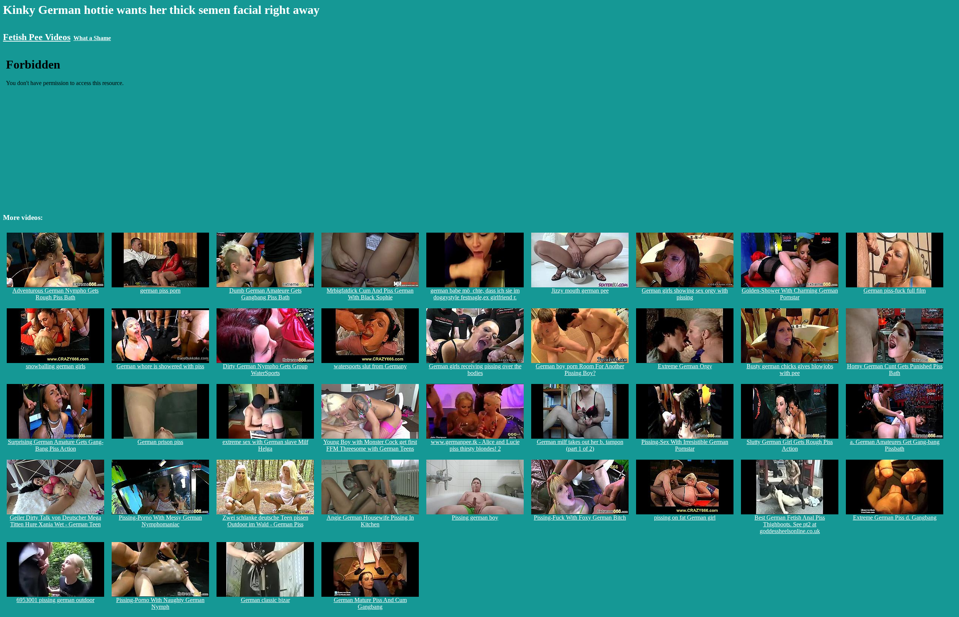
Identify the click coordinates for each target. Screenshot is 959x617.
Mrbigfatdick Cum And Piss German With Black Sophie (370, 293)
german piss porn (160, 290)
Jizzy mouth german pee (580, 290)
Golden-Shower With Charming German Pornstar (790, 293)
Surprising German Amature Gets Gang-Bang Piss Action (55, 445)
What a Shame (92, 38)
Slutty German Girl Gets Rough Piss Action (790, 445)
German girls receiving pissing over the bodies (475, 369)
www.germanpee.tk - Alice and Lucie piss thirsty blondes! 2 (475, 445)
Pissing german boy (475, 517)
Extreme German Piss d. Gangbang (895, 517)
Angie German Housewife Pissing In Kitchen (370, 520)
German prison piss (160, 442)
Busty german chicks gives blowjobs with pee (790, 369)
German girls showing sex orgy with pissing (685, 293)
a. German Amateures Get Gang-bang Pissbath (895, 445)
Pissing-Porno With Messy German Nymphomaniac (160, 520)
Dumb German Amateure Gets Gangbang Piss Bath (265, 293)
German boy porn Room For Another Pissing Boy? (580, 369)
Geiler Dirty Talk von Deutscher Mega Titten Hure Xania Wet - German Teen (55, 520)
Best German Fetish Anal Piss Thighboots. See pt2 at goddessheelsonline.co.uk (789, 524)
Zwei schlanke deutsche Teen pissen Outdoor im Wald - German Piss (265, 520)
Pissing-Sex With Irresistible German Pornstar (684, 445)
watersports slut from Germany (370, 366)
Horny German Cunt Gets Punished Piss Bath (895, 369)
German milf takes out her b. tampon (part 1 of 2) (580, 445)
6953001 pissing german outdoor (55, 600)
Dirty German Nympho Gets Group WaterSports (265, 369)
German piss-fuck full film (894, 290)
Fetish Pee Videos (36, 37)
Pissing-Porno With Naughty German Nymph (160, 603)
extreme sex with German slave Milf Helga (265, 445)
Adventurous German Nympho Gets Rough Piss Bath (55, 293)
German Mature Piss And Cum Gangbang (370, 603)
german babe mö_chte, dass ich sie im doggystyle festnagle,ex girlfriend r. (475, 293)
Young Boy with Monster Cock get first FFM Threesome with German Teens (370, 445)
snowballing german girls (55, 366)
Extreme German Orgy (685, 366)
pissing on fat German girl (685, 517)
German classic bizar (265, 600)
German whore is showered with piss (160, 366)
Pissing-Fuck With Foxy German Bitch (580, 517)
